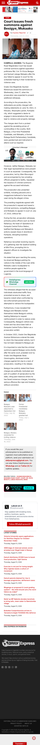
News (26, 479)
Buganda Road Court (12, 478)
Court (23, 478)
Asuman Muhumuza (24, 476)
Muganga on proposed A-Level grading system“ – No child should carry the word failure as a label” (20, 589)
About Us (28, 723)
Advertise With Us (21, 726)
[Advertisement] (20, 693)
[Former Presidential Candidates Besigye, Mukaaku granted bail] (25, 397)
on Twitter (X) (24, 466)
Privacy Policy (16, 723)
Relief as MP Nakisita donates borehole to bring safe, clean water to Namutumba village (20, 601)
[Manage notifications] (34, 738)
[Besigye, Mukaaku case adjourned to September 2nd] (10, 397)
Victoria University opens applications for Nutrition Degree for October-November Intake (19, 538)
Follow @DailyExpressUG (20, 524)
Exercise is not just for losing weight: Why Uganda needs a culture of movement (18, 569)
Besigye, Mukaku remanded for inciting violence (10, 435)
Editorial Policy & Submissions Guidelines (20, 721)
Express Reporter (19, 33)
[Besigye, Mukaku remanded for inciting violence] (10, 426)
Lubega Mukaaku (16, 479)
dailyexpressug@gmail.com (17, 460)
